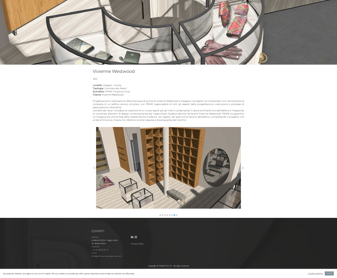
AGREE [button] (329, 273)
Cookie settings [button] (315, 273)
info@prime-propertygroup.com (106, 256)
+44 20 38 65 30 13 (99, 250)
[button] (160, 215)
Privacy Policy (137, 244)
